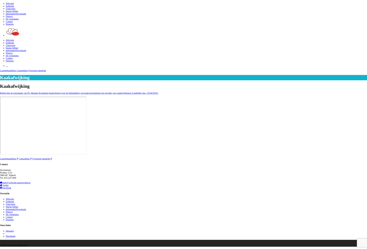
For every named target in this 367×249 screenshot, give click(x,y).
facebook (6, 188)
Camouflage (22, 70)
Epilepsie (10, 6)
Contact (9, 21)
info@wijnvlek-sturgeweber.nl (16, 182)
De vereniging (12, 19)
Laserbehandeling (8, 70)
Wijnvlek (10, 3)
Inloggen (10, 231)
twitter (5, 185)
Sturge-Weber (12, 11)
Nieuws (9, 16)
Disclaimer (10, 236)
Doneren (10, 24)
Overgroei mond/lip (37, 70)
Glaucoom (10, 8)
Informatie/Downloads (16, 14)
